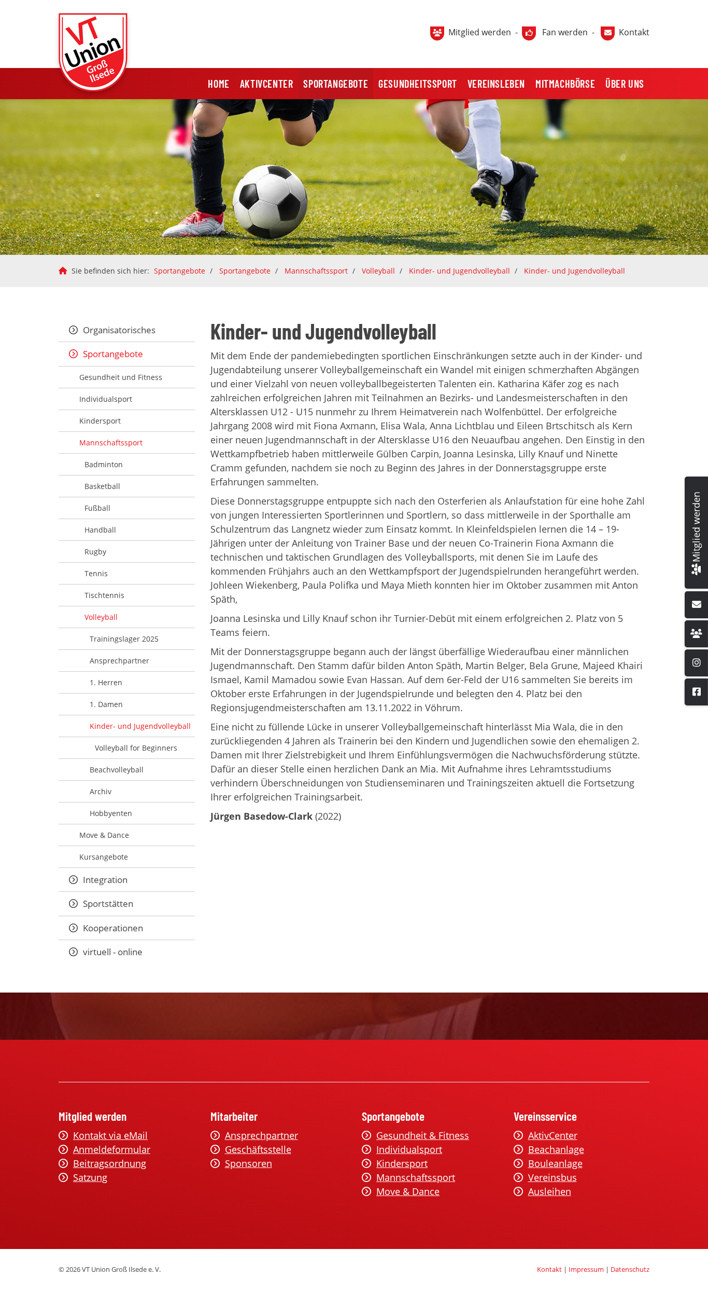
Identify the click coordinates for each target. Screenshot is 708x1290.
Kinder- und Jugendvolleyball (459, 271)
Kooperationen (113, 928)
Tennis (96, 573)
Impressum (586, 1269)
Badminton (103, 464)
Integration (105, 880)
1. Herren (106, 682)
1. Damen (106, 704)
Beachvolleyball (117, 770)
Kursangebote (103, 857)
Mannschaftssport (316, 271)
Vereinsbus (552, 1177)
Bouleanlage (555, 1163)
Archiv (100, 791)
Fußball (97, 508)
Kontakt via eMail (110, 1135)
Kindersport (100, 421)
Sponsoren (248, 1163)
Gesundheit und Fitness (120, 377)
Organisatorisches (119, 330)
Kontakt (634, 32)
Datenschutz (630, 1269)
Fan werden (565, 32)
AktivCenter (266, 83)
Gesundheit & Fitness (422, 1135)
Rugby (95, 551)
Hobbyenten (111, 813)
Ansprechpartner (119, 661)
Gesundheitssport (417, 83)
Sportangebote (335, 83)
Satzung (90, 1177)
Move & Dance (104, 835)
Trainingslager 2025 (124, 639)
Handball (100, 530)
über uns (624, 83)
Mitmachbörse (565, 83)
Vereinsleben (496, 83)
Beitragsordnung (109, 1163)
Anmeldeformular (111, 1149)
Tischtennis (104, 595)
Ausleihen (549, 1191)
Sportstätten (108, 903)
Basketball (102, 486)
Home (218, 83)
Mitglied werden (479, 32)
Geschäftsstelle (258, 1149)
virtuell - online (113, 952)
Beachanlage (556, 1149)
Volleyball (378, 271)
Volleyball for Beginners (136, 748)
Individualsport (105, 399)
